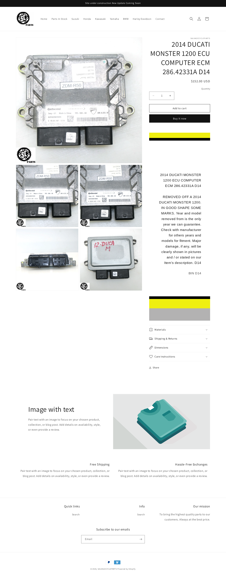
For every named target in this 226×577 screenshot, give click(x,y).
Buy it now (179, 118)
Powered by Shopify (126, 569)
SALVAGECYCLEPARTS (107, 569)
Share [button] (156, 367)
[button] (191, 19)
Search (76, 514)
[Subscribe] (141, 539)
